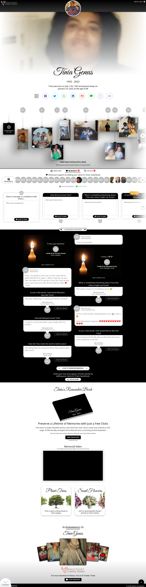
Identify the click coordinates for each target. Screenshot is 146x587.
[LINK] (110, 96)
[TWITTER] (55, 96)
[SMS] (91, 96)
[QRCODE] (36, 96)
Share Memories (74, 579)
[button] (47, 264)
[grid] (73, 137)
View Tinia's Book (73, 437)
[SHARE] (100, 96)
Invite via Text (82, 186)
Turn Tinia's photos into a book (73, 162)
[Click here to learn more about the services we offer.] (73, 570)
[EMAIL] (82, 96)
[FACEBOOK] (46, 96)
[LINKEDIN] (73, 96)
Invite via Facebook (67, 186)
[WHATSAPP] (64, 96)
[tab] (56, 171)
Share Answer (62, 308)
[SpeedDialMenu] (141, 582)
